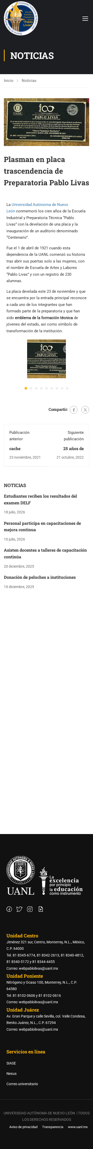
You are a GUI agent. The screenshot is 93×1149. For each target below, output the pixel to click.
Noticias (29, 80)
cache (14, 448)
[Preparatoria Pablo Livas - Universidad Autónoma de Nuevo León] (21, 18)
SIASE (11, 1063)
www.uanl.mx (78, 1127)
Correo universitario (22, 1084)
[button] (26, 388)
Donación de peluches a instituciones (40, 577)
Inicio (8, 80)
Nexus (11, 1073)
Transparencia (52, 1127)
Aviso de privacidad (23, 1127)
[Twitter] (85, 410)
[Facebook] (74, 410)
